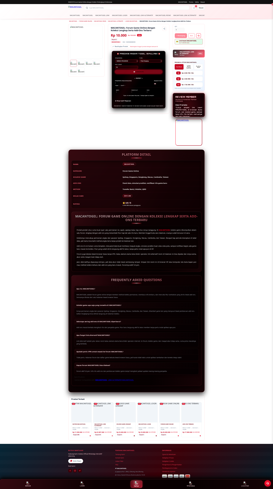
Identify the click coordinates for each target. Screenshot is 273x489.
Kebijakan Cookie (168, 461)
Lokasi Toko (119, 461)
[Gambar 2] (81, 63)
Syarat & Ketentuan (169, 454)
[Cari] (87, 8)
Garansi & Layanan (168, 471)
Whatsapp (191, 486)
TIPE (141, 58)
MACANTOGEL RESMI (163, 15)
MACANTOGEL (182, 2)
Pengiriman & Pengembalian (172, 465)
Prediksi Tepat (198, 67)
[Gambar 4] (96, 63)
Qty (176, 26)
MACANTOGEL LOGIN (119, 15)
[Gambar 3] (89, 63)
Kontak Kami (119, 458)
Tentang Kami (120, 454)
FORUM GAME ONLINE (85, 21)
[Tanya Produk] (198, 35)
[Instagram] (75, 470)
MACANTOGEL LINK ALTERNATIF (141, 15)
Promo (191, 2)
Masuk (202, 2)
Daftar (197, 2)
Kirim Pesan (77, 461)
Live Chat (245, 486)
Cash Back (179, 66)
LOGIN (82, 486)
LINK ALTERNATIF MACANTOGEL (121, 380)
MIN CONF (118, 64)
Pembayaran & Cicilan (169, 468)
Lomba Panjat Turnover (188, 67)
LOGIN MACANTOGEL (131, 21)
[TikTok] (80, 470)
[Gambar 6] (81, 71)
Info (200, 53)
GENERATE (139, 72)
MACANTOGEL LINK (102, 15)
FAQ (116, 465)
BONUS (28, 486)
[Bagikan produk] (164, 29)
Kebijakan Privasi (168, 458)
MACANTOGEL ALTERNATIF (115, 21)
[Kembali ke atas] (268, 478)
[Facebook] (70, 470)
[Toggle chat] (267, 483)
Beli (191, 35)
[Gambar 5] (73, 71)
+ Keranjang (180, 35)
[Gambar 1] (73, 63)
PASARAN (118, 58)
